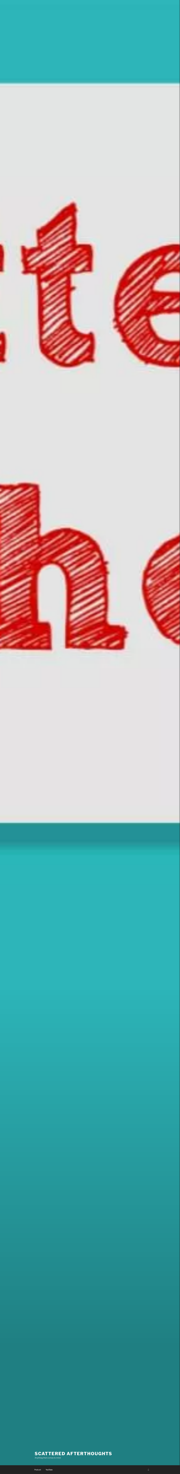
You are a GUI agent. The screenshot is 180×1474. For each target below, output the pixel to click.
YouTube (49, 1470)
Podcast (37, 1470)
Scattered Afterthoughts (73, 1453)
